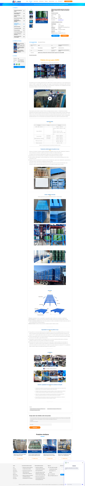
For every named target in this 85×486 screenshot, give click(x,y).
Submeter (35, 427)
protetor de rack (19, 30)
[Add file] (65, 484)
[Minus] (82, 462)
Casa (14, 467)
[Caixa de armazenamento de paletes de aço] (20, 446)
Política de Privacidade (15, 478)
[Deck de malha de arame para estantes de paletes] (15, 51)
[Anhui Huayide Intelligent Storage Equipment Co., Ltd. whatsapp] (17, 64)
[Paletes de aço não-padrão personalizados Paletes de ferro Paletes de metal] (64, 446)
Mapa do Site (15, 474)
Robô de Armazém (19, 26)
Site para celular (15, 475)
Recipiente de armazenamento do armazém (19, 24)
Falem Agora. (68, 1)
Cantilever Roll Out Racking (19, 16)
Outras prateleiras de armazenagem (19, 37)
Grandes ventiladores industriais (19, 34)
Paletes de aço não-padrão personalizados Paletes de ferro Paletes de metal (64, 455)
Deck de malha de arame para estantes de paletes (20, 51)
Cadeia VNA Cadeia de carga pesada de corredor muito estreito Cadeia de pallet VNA (40, 473)
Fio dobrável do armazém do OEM (35, 410)
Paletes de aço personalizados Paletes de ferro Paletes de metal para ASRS (49, 455)
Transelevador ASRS (19, 28)
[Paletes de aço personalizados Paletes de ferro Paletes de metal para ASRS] (50, 446)
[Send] (82, 484)
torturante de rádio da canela (19, 11)
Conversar (65, 35)
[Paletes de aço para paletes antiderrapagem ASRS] (15, 44)
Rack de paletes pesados (19, 18)
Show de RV (15, 470)
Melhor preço (55, 35)
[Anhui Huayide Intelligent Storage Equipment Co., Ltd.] (16, 1)
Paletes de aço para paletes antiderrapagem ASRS (20, 44)
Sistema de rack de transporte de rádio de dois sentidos (28, 468)
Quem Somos (15, 471)
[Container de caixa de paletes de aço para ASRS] (15, 48)
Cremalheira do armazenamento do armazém (19, 21)
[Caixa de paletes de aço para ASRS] (50, 98)
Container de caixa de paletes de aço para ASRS (20, 48)
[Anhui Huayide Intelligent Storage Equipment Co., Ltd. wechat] (19, 64)
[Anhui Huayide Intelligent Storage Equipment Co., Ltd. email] (14, 64)
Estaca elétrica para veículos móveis (19, 13)
